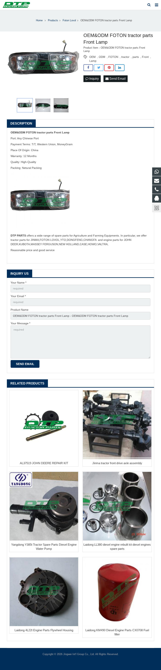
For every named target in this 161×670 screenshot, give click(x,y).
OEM (92, 56)
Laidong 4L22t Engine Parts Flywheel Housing (44, 630)
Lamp (92, 60)
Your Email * (18, 296)
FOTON (113, 56)
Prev (12, 64)
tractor (125, 56)
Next (74, 64)
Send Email (117, 78)
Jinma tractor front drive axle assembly (117, 463)
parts (136, 56)
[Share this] (88, 67)
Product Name (19, 309)
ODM (102, 56)
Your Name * (18, 282)
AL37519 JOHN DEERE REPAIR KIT (44, 463)
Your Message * (20, 323)
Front (145, 56)
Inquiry (94, 78)
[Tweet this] (98, 67)
